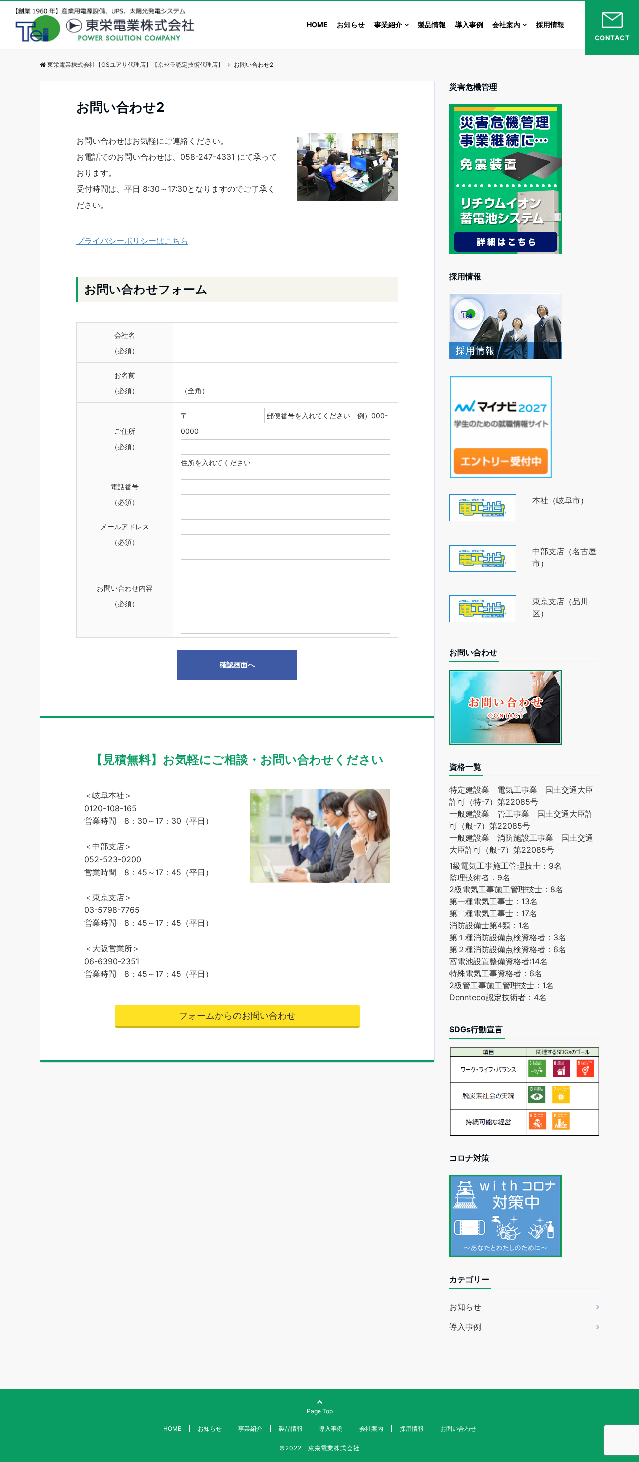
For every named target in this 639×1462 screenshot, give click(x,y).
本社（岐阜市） (560, 500)
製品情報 (432, 24)
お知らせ (351, 24)
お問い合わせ (458, 1428)
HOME (317, 24)
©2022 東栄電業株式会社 (319, 1448)
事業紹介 (388, 24)
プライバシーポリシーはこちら (132, 241)
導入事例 (469, 24)
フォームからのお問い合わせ (237, 1015)
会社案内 (506, 24)
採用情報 (550, 24)
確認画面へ (237, 665)
